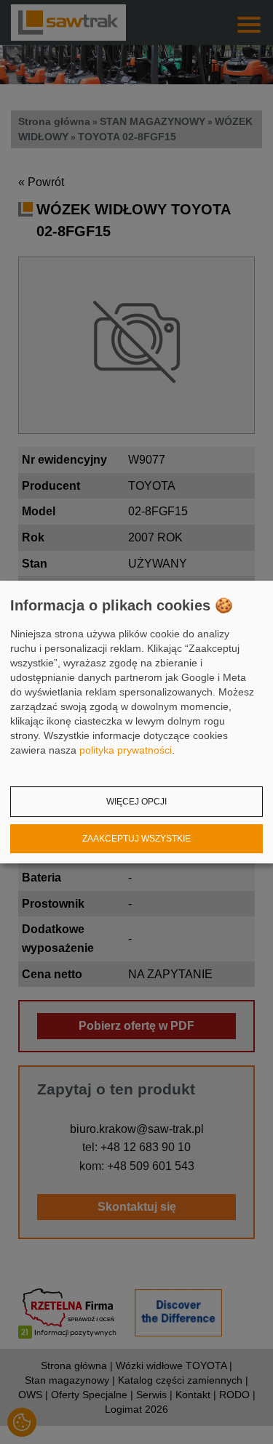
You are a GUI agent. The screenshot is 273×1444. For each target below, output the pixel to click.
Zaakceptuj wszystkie (136, 839)
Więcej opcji (136, 801)
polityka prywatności (125, 750)
